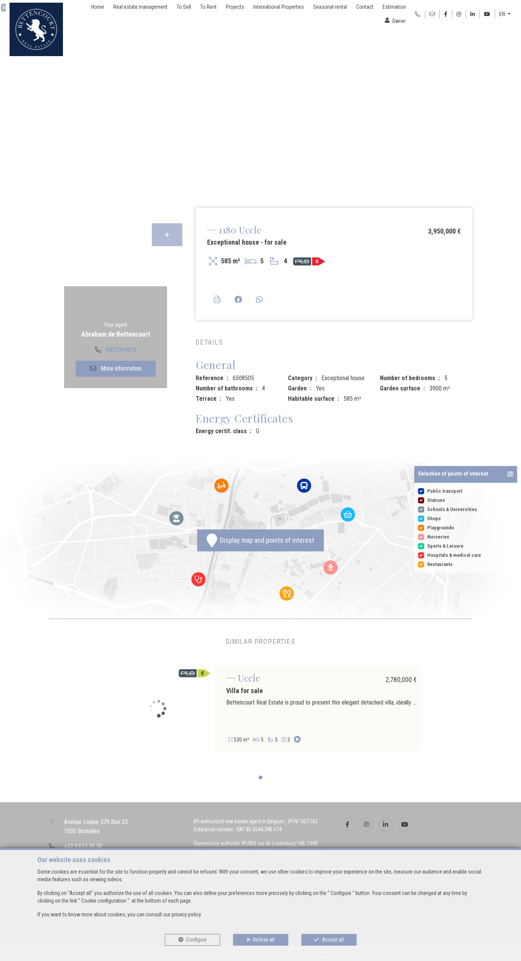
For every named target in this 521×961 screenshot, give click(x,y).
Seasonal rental (330, 7)
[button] (465, 474)
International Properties (278, 7)
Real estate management (140, 7)
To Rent (208, 7)
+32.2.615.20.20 (83, 846)
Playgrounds (440, 527)
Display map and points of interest (265, 541)
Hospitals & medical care (454, 555)
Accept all (333, 940)
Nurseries (438, 537)
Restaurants (440, 564)
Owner (399, 21)
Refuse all (264, 940)
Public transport (444, 491)
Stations (436, 500)
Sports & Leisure (445, 546)
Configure (196, 940)
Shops (434, 518)
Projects (235, 7)
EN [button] (502, 14)
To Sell (184, 7)
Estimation (394, 7)
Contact (364, 7)
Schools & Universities (452, 509)
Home (97, 7)
